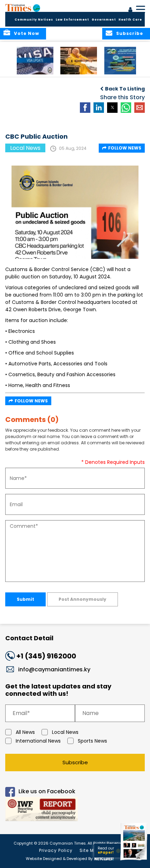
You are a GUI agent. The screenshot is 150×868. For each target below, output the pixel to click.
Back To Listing (125, 88)
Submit (25, 599)
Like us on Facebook (46, 791)
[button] (35, 60)
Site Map (90, 850)
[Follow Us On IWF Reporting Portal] (75, 810)
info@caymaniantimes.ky (54, 669)
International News (38, 740)
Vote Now (26, 33)
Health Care (130, 20)
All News (25, 732)
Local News (65, 732)
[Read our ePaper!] (134, 860)
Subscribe (75, 762)
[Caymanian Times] (22, 7)
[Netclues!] (104, 858)
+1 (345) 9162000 (46, 656)
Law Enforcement (72, 20)
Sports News (92, 740)
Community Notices (34, 20)
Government (104, 20)
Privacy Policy (56, 850)
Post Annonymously (82, 599)
